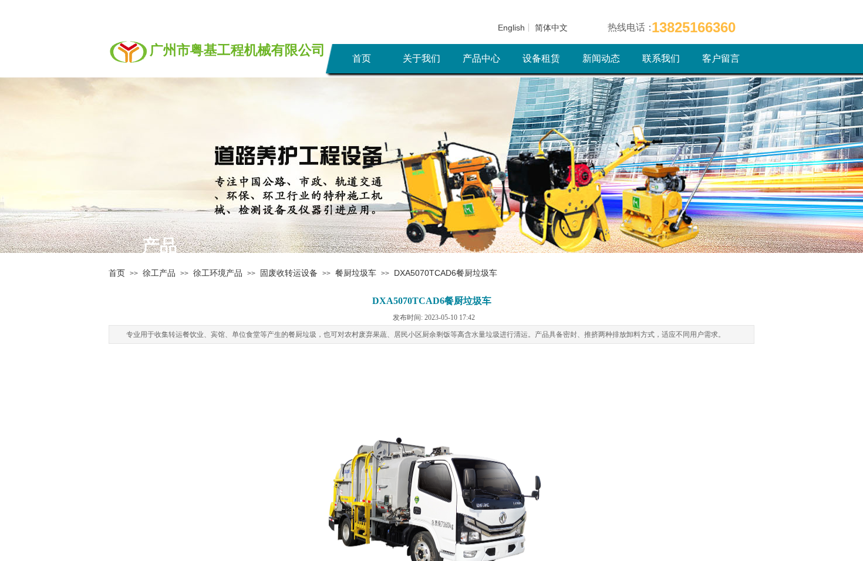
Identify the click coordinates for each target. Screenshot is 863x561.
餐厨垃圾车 (355, 273)
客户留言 (721, 58)
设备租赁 (541, 58)
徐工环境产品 (217, 273)
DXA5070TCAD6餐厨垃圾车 (445, 273)
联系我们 (661, 58)
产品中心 (481, 58)
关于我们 (421, 58)
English (511, 27)
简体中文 (551, 27)
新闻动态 (601, 58)
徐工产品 (159, 273)
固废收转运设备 (289, 273)
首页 (361, 58)
